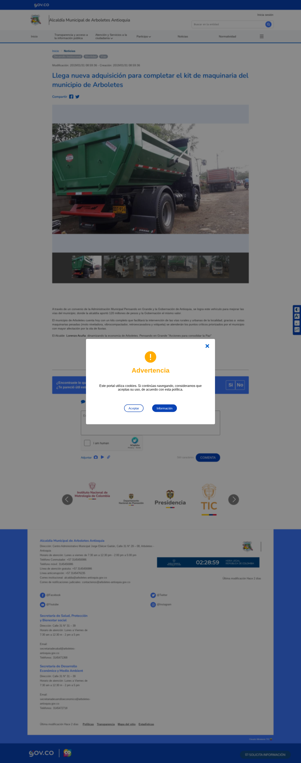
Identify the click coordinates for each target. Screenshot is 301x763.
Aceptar (134, 408)
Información (164, 408)
